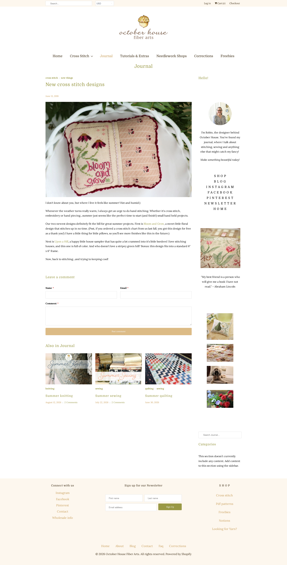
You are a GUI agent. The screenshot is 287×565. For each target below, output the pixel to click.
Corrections (203, 56)
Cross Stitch (79, 56)
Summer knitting (59, 395)
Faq (161, 546)
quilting (149, 388)
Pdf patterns (224, 504)
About (119, 546)
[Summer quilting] (168, 368)
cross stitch (52, 77)
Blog (133, 546)
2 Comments (70, 402)
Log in (207, 3)
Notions (224, 520)
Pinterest (62, 505)
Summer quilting (158, 395)
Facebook (62, 499)
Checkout (234, 3)
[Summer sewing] (118, 368)
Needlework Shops (171, 56)
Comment (52, 303)
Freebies (227, 56)
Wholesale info (62, 518)
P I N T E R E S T (220, 198)
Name (50, 287)
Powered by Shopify (178, 554)
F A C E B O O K (220, 192)
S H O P (220, 176)
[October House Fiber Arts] (143, 30)
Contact (62, 511)
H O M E (220, 209)
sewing (99, 388)
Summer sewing (108, 395)
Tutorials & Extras (134, 56)
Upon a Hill (61, 241)
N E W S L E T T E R (220, 203)
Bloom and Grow (154, 223)
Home (57, 56)
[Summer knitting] (69, 368)
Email (124, 287)
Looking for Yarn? (224, 529)
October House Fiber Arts (122, 554)
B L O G (220, 181)
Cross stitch (224, 495)
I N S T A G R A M (220, 187)
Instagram (63, 493)
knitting (50, 388)
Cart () (221, 3)
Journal (106, 56)
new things (67, 77)
